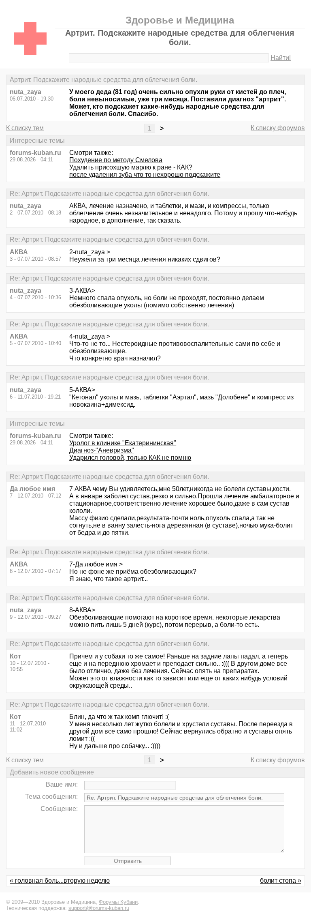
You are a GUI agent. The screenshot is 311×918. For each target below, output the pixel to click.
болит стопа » (280, 880)
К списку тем (25, 127)
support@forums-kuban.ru (98, 908)
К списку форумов (278, 127)
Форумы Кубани (118, 902)
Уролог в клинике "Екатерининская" (122, 443)
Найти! (281, 57)
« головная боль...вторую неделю (60, 880)
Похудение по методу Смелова (115, 160)
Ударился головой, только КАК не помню (130, 457)
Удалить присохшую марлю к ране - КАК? (130, 167)
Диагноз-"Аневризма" (101, 450)
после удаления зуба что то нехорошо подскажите (144, 174)
